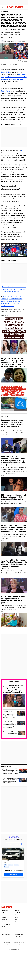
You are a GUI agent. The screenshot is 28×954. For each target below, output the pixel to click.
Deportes (4, 12)
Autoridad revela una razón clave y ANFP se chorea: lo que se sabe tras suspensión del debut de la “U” (13, 289)
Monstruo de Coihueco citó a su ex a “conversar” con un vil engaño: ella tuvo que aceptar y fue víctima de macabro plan (13, 362)
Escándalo (10, 309)
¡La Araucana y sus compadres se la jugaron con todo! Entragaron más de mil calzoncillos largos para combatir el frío (9, 724)
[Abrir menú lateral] (2, 7)
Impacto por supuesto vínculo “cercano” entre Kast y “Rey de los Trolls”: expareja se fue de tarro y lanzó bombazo (13, 423)
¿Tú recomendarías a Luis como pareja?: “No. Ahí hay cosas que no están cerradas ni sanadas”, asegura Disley (14, 689)
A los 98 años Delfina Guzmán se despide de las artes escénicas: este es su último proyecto (13, 600)
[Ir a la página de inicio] (15, 7)
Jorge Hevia (21, 309)
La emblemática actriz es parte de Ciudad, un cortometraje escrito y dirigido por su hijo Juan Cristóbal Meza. (14, 607)
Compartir (5, 64)
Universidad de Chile (6, 311)
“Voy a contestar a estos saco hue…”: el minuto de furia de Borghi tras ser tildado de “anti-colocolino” (11, 780)
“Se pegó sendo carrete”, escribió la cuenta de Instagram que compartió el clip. (14, 503)
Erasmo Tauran (11, 41)
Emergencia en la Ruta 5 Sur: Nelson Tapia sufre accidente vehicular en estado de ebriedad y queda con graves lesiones (10, 772)
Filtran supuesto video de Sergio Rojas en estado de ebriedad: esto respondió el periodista (14, 497)
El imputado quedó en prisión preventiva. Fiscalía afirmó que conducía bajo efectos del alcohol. (13, 536)
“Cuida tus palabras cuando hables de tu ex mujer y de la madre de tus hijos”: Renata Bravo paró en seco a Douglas (9, 714)
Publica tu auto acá (14, 844)
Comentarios (13, 64)
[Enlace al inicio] (14, 682)
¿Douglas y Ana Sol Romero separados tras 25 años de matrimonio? (10, 733)
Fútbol (15, 309)
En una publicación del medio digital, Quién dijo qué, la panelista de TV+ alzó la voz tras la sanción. (13, 573)
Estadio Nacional (16, 311)
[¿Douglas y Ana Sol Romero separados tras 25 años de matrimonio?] (21, 733)
